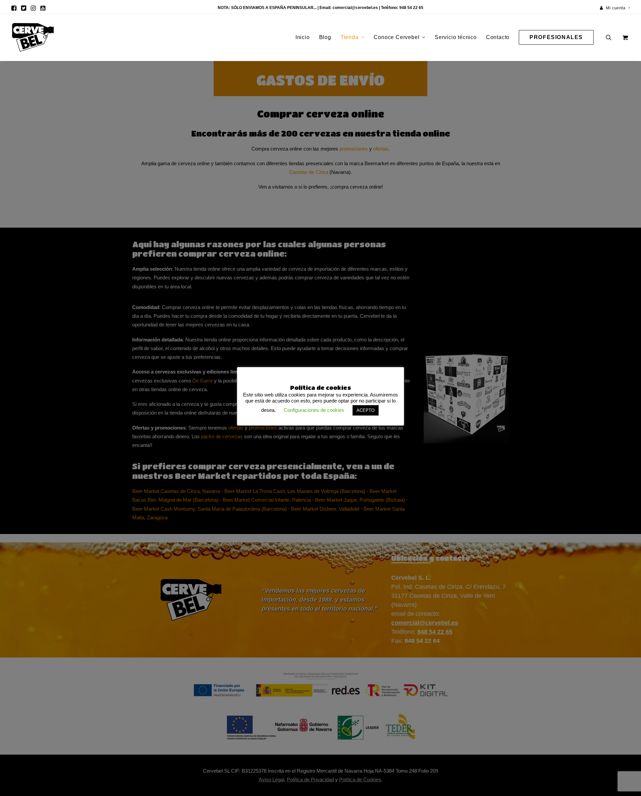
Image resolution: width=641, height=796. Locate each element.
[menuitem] (615, 8)
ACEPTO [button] (366, 410)
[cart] (624, 37)
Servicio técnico (456, 37)
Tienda (350, 37)
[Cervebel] (33, 37)
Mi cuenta (615, 8)
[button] (14, 8)
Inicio (302, 37)
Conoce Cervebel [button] (396, 37)
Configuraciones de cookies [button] (314, 410)
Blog (325, 37)
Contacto (497, 37)
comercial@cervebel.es (355, 7)
